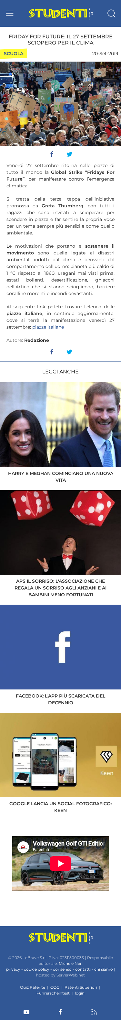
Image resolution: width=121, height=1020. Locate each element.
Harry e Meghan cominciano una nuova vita (60, 476)
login (80, 993)
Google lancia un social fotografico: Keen (60, 807)
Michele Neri (71, 963)
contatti (83, 969)
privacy (13, 969)
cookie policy (36, 969)
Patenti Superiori (81, 987)
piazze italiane (48, 327)
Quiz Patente (32, 987)
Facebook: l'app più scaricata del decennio (60, 699)
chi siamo (103, 969)
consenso (62, 969)
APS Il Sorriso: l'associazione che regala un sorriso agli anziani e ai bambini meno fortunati (60, 588)
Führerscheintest (53, 993)
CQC (54, 987)
